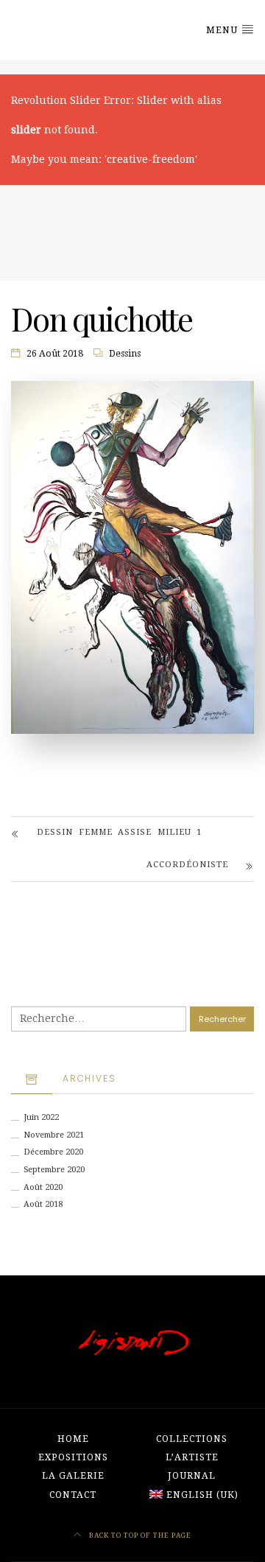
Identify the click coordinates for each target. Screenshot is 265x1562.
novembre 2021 (54, 1135)
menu (223, 30)
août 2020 (43, 1187)
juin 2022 (41, 1117)
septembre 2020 (54, 1169)
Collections (191, 1439)
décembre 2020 (53, 1152)
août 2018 (43, 1204)
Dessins (125, 354)
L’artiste (192, 1457)
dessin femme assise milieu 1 (119, 832)
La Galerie (73, 1476)
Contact (72, 1495)
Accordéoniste (187, 864)
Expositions (73, 1457)
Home (73, 1439)
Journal (192, 1476)
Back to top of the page (139, 1535)
